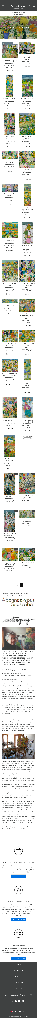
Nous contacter (18, 988)
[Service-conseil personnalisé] (18, 890)
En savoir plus (18, 876)
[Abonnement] (18, 601)
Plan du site (18, 964)
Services (18, 976)
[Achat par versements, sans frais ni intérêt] (18, 850)
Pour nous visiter (18, 982)
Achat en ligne (18, 970)
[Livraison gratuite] (18, 933)
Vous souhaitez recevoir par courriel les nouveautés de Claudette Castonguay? (15, 595)
